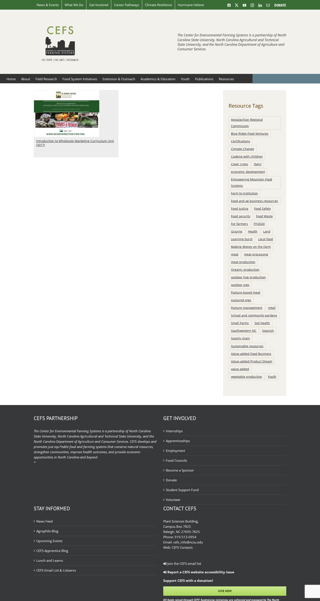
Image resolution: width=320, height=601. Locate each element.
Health (253, 231)
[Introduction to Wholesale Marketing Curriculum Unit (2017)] (66, 93)
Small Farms (240, 323)
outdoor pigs (240, 285)
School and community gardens (254, 315)
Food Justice (239, 209)
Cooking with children (247, 156)
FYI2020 (259, 224)
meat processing (256, 254)
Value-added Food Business (251, 354)
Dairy (257, 164)
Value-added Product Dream (251, 361)
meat (234, 254)
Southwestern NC (243, 331)
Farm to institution (244, 193)
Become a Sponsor (180, 470)
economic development (248, 172)
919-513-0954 (185, 537)
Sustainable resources (247, 346)
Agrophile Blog (47, 531)
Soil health (262, 323)
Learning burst (242, 239)
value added (240, 369)
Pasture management (246, 308)
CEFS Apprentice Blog (52, 550)
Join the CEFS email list (184, 563)
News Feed (44, 521)
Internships (174, 431)
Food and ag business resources (254, 201)
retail (272, 308)
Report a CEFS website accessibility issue (200, 572)
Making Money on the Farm (251, 247)
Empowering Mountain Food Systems (251, 182)
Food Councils (176, 460)
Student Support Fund (182, 490)
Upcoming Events (49, 541)
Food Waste (264, 216)
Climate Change (242, 149)
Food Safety (262, 209)
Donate (171, 480)
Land (266, 231)
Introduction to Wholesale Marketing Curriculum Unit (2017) (75, 143)
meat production (243, 262)
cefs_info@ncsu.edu (188, 542)
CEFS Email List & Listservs (56, 570)
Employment (175, 450)
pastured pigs (241, 300)
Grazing (236, 231)
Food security (240, 216)
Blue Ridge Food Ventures (249, 134)
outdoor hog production (248, 277)
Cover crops (239, 164)
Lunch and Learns (49, 560)
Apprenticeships (178, 441)
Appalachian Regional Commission (247, 123)
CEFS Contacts (182, 547)
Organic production (245, 270)
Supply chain (240, 338)
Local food (265, 239)
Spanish (268, 331)
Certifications (240, 141)
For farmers (239, 224)
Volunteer (173, 499)
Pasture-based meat (245, 293)
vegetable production (246, 377)
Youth (272, 377)
